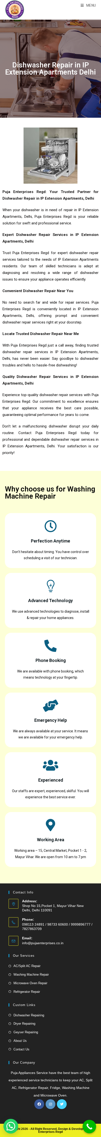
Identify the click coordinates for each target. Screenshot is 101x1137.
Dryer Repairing (24, 1023)
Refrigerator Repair (26, 992)
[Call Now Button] (89, 1126)
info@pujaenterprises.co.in (42, 943)
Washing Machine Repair (31, 974)
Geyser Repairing (25, 1032)
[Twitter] (62, 1104)
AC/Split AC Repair (26, 966)
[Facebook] (39, 1104)
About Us (20, 1041)
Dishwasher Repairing (28, 1015)
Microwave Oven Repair (30, 983)
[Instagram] (50, 1104)
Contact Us (21, 1049)
